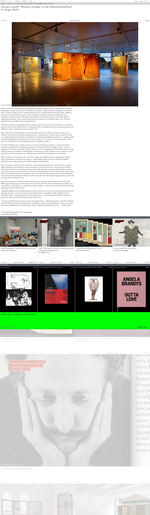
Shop (31, 1)
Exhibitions (25, 1)
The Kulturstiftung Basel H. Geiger (15, 212)
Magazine (11, 1)
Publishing (17, 1)
